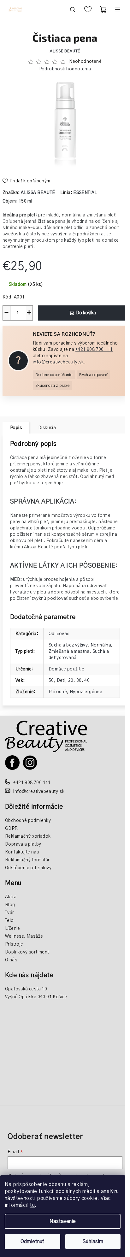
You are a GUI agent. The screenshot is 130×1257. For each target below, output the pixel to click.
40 (87, 680)
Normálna (101, 645)
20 (71, 680)
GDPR (11, 828)
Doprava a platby (23, 844)
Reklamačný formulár (27, 860)
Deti (61, 680)
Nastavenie (63, 1221)
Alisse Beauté (65, 51)
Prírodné (58, 692)
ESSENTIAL (85, 193)
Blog (10, 905)
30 (79, 680)
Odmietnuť (32, 1241)
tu (32, 1205)
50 (51, 680)
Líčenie (12, 928)
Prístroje (14, 944)
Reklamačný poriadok (28, 836)
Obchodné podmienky (28, 820)
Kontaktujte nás (22, 852)
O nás (11, 960)
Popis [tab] (16, 428)
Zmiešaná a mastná (69, 651)
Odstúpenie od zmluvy (28, 868)
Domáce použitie (66, 669)
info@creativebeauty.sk (58, 362)
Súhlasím (93, 1241)
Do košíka (86, 313)
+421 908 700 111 (94, 349)
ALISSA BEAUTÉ (38, 193)
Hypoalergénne (86, 692)
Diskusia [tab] (47, 428)
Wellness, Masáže (24, 936)
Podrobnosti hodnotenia (65, 69)
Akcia (10, 897)
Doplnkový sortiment (27, 952)
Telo (9, 920)
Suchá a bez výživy (68, 645)
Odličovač (59, 634)
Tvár (9, 913)
